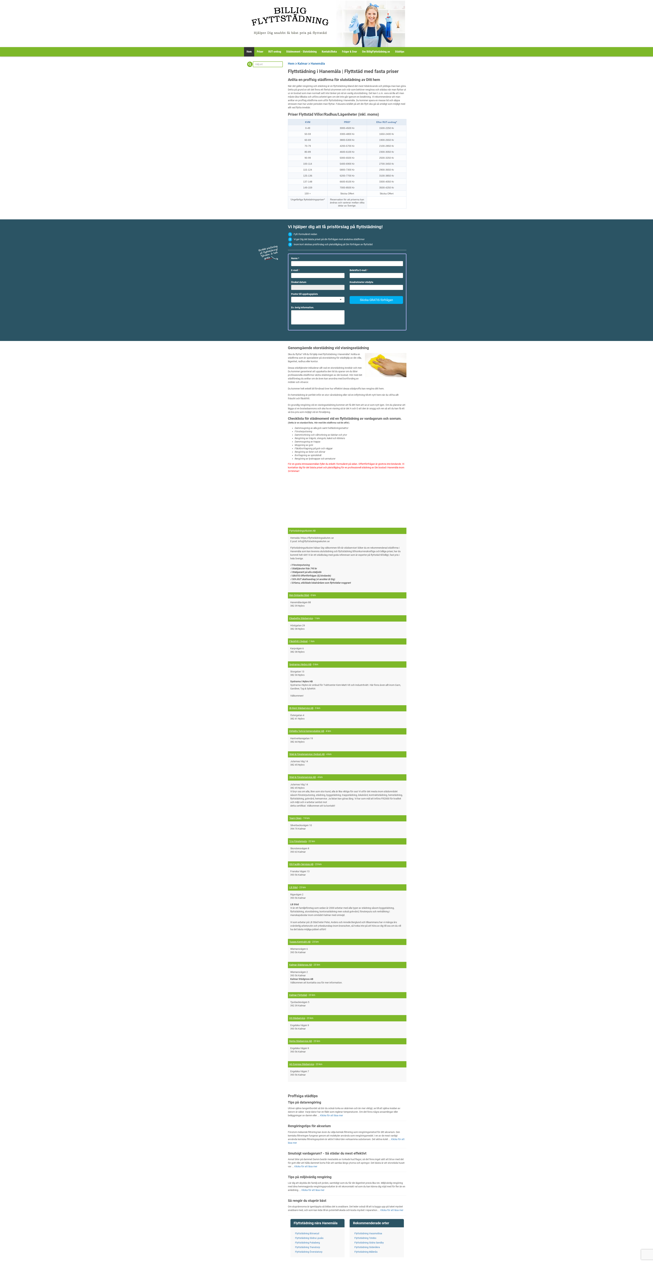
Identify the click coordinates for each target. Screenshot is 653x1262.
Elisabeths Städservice (301, 618)
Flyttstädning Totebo (365, 1238)
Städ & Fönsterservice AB (302, 777)
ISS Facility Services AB (301, 864)
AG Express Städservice (301, 1064)
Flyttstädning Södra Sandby (369, 1242)
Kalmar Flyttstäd (298, 995)
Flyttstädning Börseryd (307, 1233)
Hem (249, 51)
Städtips (399, 51)
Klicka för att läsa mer (331, 1115)
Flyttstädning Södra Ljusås (309, 1238)
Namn (295, 258)
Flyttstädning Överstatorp (308, 1251)
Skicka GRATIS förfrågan (376, 300)
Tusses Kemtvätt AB (300, 941)
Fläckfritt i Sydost (298, 641)
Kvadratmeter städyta (361, 282)
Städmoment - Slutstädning (301, 51)
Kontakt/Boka (329, 51)
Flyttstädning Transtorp (307, 1247)
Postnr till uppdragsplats (304, 294)
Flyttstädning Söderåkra (367, 1247)
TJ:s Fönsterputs (298, 841)
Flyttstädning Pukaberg (307, 1242)
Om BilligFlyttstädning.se (376, 51)
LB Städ (293, 887)
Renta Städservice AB (300, 1041)
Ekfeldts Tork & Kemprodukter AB (306, 731)
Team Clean (295, 818)
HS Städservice (297, 1018)
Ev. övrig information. (302, 307)
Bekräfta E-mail (359, 270)
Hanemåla (318, 63)
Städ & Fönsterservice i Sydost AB (307, 754)
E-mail (295, 270)
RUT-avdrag (274, 51)
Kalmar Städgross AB (300, 964)
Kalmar (303, 63)
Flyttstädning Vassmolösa (368, 1233)
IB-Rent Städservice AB (301, 708)
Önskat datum (298, 282)
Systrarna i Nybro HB (300, 664)
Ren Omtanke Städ (299, 595)
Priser (260, 51)
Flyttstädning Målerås (366, 1251)
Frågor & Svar (349, 51)
